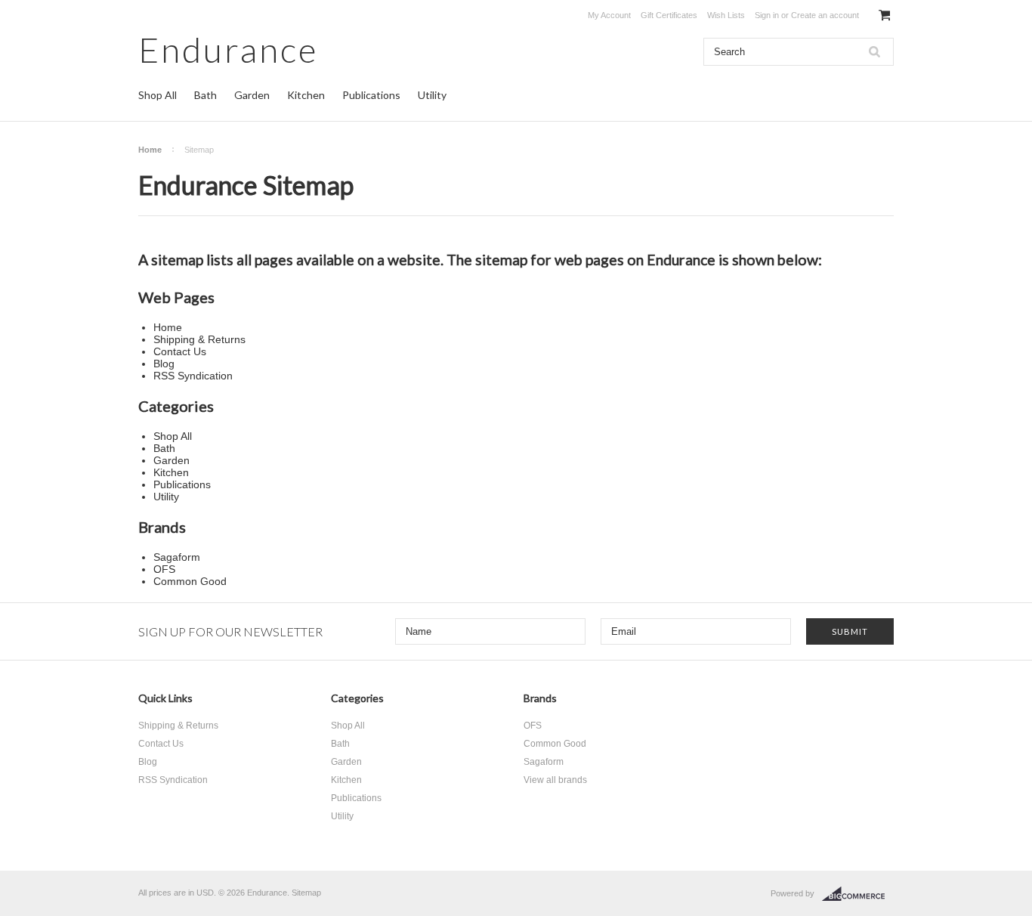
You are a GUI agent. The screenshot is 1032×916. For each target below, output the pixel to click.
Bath (205, 94)
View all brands (555, 780)
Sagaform (544, 762)
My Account (609, 15)
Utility (432, 94)
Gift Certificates (669, 15)
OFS (533, 725)
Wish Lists (726, 15)
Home (150, 149)
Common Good (555, 743)
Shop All (157, 94)
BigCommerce (858, 894)
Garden (252, 94)
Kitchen (306, 94)
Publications (371, 94)
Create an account (825, 15)
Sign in (767, 15)
